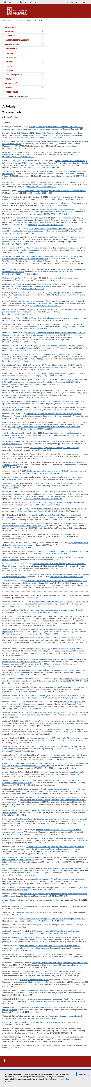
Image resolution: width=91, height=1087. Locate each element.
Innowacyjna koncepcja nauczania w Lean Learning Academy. (48, 999)
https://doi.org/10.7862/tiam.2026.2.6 (50, 137)
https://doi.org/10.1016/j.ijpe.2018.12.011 (53, 553)
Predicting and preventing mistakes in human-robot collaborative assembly (54, 471)
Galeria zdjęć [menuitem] (11, 83)
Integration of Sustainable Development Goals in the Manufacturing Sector (57, 209)
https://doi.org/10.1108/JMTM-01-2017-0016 (23, 606)
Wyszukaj (73, 2)
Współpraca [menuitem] (10, 36)
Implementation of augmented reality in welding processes (42, 925)
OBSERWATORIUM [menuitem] (12, 44)
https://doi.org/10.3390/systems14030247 (18, 157)
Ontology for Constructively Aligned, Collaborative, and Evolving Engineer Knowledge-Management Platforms (42, 219)
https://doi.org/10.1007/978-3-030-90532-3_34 (19, 342)
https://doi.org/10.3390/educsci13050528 (45, 305)
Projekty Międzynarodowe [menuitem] (17, 40)
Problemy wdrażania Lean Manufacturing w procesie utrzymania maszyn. (37, 900)
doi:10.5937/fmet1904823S (50, 505)
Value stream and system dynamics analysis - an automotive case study (51, 746)
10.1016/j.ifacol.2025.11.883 (41, 193)
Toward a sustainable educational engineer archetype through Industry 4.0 (44, 394)
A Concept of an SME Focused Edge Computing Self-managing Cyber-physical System (42, 285)
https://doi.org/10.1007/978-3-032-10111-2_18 (41, 167)
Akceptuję (82, 1074)
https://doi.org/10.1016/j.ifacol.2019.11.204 (42, 473)
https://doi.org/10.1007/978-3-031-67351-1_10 (45, 224)
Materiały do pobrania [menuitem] (14, 75)
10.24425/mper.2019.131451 (13, 488)
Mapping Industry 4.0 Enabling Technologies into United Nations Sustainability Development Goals (44, 427)
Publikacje (30, 20)
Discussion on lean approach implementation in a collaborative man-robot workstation (52, 789)
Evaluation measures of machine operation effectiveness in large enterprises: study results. (53, 918)
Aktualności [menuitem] (10, 27)
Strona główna (7, 20)
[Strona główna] (23, 11)
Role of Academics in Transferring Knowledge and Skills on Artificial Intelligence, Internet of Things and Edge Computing (43, 366)
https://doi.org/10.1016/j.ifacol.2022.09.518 (18, 314)
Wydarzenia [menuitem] (10, 31)
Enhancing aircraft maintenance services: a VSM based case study (56, 729)
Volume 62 (17, 751)
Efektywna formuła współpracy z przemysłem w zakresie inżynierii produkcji (40, 954)
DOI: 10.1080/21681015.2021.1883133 (20, 437)
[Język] (85, 2)
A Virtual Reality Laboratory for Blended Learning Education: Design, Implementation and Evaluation (51, 303)
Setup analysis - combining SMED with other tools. (30, 912)
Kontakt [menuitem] (8, 88)
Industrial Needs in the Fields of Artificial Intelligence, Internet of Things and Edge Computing (50, 326)
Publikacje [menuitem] (9, 62)
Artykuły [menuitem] (10, 70)
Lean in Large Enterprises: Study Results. (35, 990)
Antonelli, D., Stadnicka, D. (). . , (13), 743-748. (44, 472)
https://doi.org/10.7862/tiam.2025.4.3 (41, 187)
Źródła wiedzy (19, 20)
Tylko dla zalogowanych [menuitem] (16, 96)
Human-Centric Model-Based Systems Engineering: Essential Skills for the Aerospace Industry (52, 191)
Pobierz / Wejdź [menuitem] (11, 92)
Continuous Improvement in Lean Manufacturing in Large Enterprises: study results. (50, 971)
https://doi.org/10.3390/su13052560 (38, 429)
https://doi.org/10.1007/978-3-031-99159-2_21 (50, 214)
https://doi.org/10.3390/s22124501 (33, 329)
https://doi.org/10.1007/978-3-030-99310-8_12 (19, 361)
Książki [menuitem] (9, 66)
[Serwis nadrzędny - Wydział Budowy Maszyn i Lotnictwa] (10, 2)
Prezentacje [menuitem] (10, 53)
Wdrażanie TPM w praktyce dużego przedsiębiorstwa (45, 1045)
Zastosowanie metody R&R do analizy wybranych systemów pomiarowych (37, 1022)
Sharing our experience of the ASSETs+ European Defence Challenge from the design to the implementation (42, 293)
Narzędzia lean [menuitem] (11, 57)
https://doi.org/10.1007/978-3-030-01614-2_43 (45, 587)
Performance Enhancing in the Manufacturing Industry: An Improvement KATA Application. (45, 764)
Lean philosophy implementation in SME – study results (45, 738)
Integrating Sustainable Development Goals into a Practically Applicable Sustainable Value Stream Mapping (41, 153)
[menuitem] (43, 31)
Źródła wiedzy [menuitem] (11, 49)
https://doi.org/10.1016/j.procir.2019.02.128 (19, 547)
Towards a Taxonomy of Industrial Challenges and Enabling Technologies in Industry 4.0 (51, 250)
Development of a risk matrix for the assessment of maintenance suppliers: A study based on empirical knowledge (44, 688)
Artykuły (39, 20)
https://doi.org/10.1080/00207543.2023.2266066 (21, 274)
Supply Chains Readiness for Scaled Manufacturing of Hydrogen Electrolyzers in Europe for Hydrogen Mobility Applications (42, 134)
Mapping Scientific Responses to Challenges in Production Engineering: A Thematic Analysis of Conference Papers (44, 162)
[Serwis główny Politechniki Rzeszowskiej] (5, 2)
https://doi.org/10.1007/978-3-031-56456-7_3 (19, 244)
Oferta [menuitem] (8, 79)
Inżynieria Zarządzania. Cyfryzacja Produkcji (36, 511)
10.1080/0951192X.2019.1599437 (15, 539)
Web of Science (30, 875)
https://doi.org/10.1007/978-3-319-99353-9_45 (19, 570)
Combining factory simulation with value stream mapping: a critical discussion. (55, 610)
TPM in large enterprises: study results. (34, 980)
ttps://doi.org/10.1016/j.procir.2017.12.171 (41, 612)
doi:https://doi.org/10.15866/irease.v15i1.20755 (28, 350)
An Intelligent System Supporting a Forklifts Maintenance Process (49, 638)
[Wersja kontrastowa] (21, 2)
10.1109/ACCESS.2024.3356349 (23, 252)
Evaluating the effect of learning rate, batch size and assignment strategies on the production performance (41, 434)
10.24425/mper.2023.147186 (33, 288)
